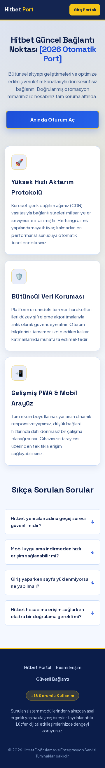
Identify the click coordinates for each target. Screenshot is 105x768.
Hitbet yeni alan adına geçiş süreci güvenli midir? (48, 521)
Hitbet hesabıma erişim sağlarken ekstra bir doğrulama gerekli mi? (47, 612)
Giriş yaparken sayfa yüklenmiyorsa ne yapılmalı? (49, 582)
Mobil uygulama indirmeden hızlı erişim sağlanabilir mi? (46, 552)
